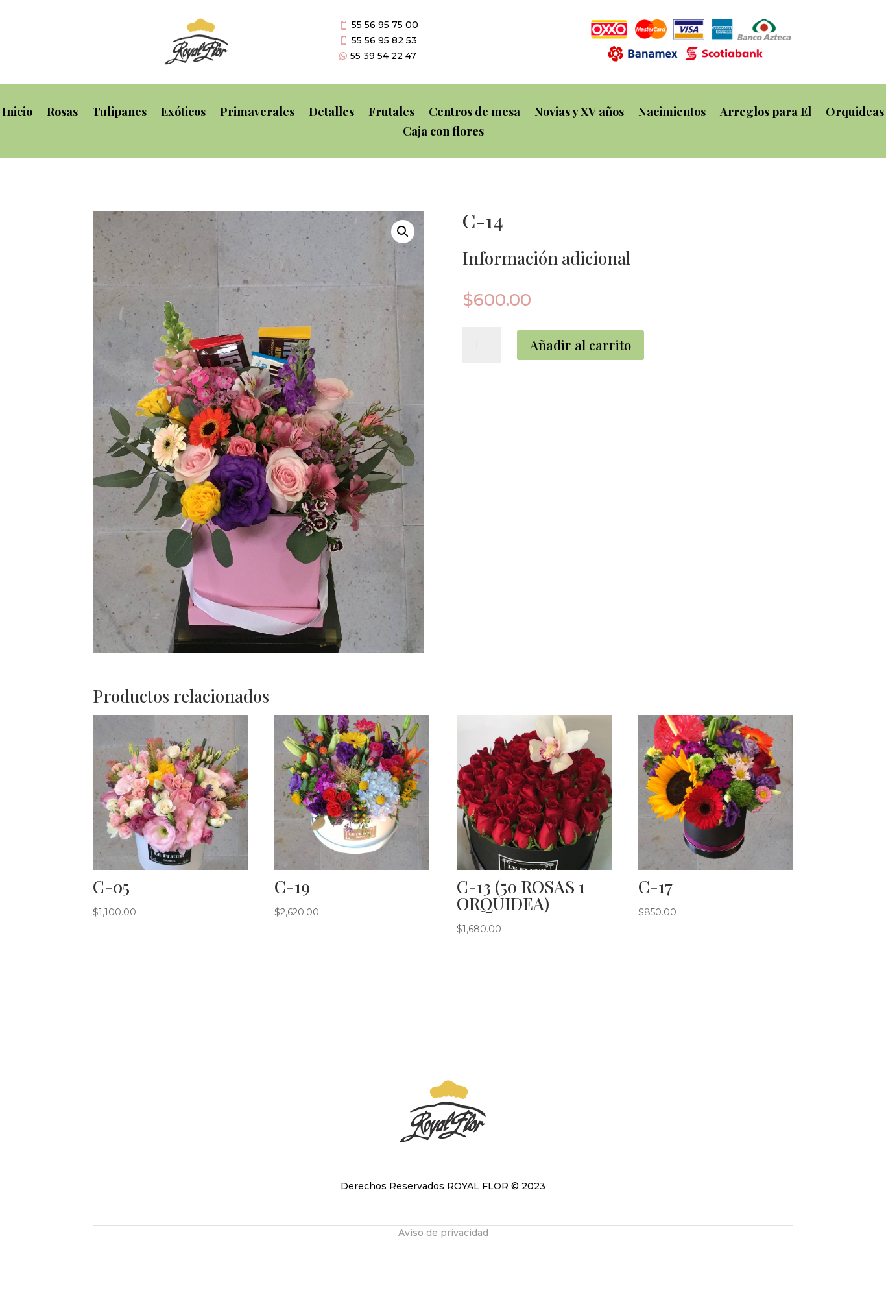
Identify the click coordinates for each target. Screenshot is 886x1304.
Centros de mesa (474, 113)
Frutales (391, 113)
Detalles (331, 113)
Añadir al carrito (580, 345)
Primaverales (257, 113)
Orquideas (855, 113)
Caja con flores (443, 133)
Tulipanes (119, 113)
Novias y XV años (579, 113)
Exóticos (183, 113)
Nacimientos (672, 113)
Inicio (17, 113)
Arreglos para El (765, 113)
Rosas (62, 113)
